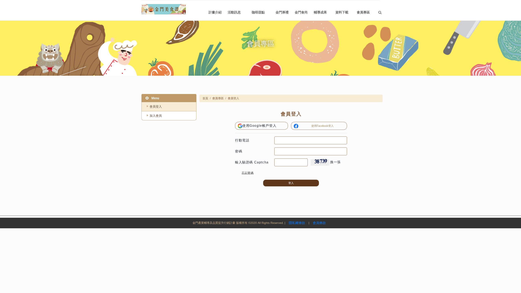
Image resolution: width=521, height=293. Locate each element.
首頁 (205, 98)
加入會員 (156, 115)
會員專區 (218, 98)
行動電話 (242, 140)
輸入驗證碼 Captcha (252, 162)
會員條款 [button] (319, 223)
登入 (291, 183)
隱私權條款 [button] (297, 223)
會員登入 (156, 106)
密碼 (238, 151)
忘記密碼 (248, 172)
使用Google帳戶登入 (259, 125)
